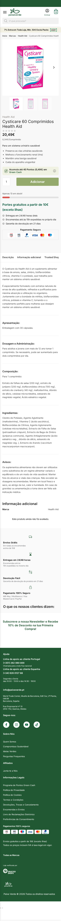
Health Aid (22, 36)
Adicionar (37, 182)
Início (4, 36)
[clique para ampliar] (30, 67)
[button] (54, 67)
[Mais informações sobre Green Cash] (54, 171)
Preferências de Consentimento (18, 819)
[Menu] (8, 12)
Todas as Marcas (11, 855)
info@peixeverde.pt (13, 689)
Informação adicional (29, 257)
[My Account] (47, 12)
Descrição (8, 257)
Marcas (12, 36)
